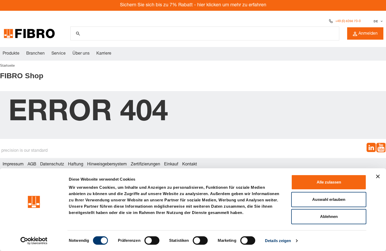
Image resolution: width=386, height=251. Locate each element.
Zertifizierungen (145, 165)
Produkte (11, 54)
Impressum (13, 165)
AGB (32, 165)
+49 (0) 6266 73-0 (348, 21)
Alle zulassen (329, 182)
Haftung (75, 165)
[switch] (151, 240)
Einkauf (171, 165)
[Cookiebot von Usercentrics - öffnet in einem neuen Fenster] (34, 241)
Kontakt (189, 165)
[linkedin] (371, 148)
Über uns (81, 54)
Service (58, 54)
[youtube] (380, 148)
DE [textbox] (376, 21)
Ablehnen (329, 216)
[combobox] (377, 21)
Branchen (35, 54)
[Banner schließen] (378, 176)
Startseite (7, 65)
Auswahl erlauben (328, 199)
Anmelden (368, 34)
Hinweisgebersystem (107, 165)
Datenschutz (52, 165)
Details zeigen (278, 240)
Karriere (103, 54)
